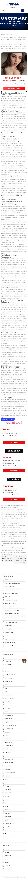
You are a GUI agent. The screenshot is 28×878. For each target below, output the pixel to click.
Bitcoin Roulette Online (10, 625)
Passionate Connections (13, 3)
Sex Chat (7, 796)
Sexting (6, 806)
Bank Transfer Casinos (10, 674)
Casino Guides (8, 701)
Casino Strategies (9, 715)
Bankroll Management (9, 678)
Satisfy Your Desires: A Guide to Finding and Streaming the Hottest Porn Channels (21, 559)
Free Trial (14, 442)
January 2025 (8, 865)
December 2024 (8, 869)
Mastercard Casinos (9, 762)
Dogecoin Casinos (9, 722)
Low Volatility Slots (9, 759)
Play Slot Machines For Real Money (12, 590)
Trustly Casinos (8, 826)
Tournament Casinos (9, 823)
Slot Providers (8, 816)
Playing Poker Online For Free (11, 639)
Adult (6, 657)
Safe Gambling (8, 789)
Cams (6, 691)
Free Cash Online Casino (10, 635)
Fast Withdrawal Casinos (10, 728)
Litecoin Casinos (8, 749)
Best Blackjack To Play (10, 586)
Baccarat (7, 671)
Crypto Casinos (8, 718)
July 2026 (7, 848)
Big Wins (7, 684)
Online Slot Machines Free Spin (12, 613)
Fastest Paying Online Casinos (11, 593)
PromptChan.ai (8, 486)
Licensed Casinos (9, 745)
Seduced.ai (7, 457)
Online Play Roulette (9, 629)
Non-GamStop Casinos (10, 772)
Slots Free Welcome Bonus (11, 580)
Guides (6, 735)
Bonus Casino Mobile (9, 646)
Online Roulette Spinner (10, 603)
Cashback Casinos (9, 695)
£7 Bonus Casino (8, 596)
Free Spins (7, 732)
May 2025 (7, 862)
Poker (6, 779)
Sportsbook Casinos (9, 820)
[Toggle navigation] (22, 10)
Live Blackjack (8, 752)
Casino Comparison (9, 698)
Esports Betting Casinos (10, 725)
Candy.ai (6, 429)
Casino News (8, 708)
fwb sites (8, 172)
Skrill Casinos (8, 809)
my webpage (16, 264)
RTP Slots (7, 786)
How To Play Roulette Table (11, 622)
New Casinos (8, 769)
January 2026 (8, 855)
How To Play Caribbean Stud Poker (12, 583)
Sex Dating (7, 799)
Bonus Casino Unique (9, 632)
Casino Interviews (9, 705)
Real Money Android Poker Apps (12, 607)
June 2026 (7, 852)
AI (5, 668)
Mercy (2, 34)
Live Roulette (8, 755)
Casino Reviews (8, 712)
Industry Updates (9, 742)
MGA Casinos (8, 766)
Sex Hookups (8, 803)
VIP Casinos (7, 830)
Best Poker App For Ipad (10, 642)
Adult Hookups (8, 661)
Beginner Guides (8, 681)
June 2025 (7, 859)
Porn (6, 782)
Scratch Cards (8, 793)
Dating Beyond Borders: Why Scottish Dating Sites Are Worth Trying (7, 558)
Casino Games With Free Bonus (12, 610)
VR (5, 833)
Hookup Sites (8, 739)
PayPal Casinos (8, 776)
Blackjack (7, 688)
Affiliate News (8, 664)
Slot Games (7, 813)
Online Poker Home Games (11, 600)
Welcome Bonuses (9, 837)
